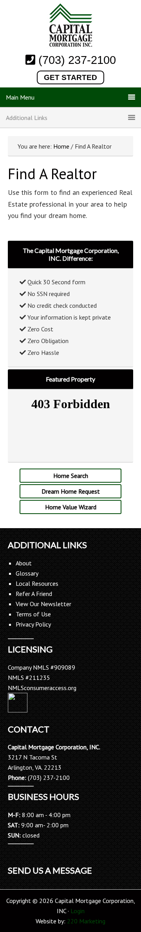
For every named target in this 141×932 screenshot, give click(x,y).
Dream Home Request (71, 491)
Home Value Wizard (70, 507)
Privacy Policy (33, 624)
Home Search (70, 476)
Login (77, 911)
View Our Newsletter (43, 604)
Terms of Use (33, 614)
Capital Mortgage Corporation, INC (70, 26)
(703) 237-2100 (77, 60)
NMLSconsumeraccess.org (42, 688)
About (24, 563)
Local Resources (37, 583)
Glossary (27, 573)
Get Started (70, 77)
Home (61, 146)
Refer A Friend (34, 594)
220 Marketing (86, 921)
